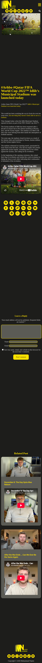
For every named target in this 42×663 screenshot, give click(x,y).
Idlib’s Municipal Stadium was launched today (20, 105)
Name (7, 342)
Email (7, 346)
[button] (39, 5)
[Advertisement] (21, 57)
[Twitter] (11, 11)
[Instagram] (15, 11)
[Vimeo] (23, 11)
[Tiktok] (27, 11)
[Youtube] (19, 11)
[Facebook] (7, 11)
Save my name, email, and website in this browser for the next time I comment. (22, 351)
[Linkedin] (31, 11)
